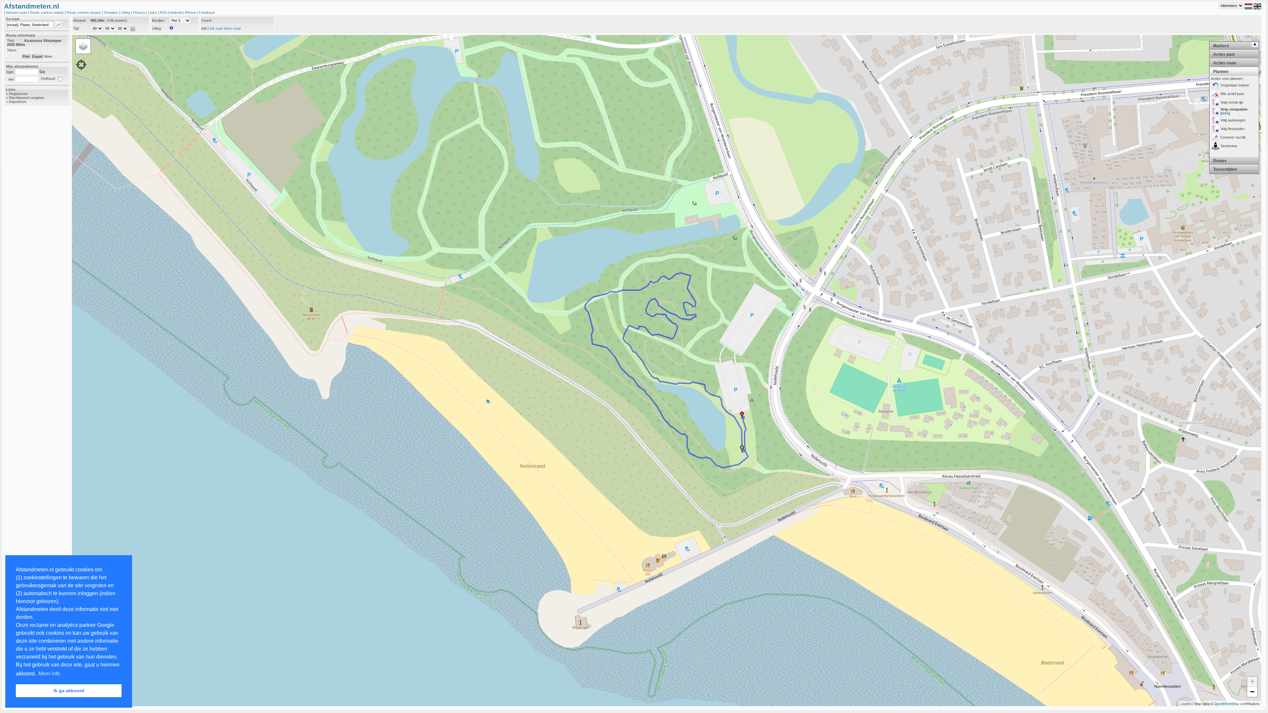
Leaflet (1185, 703)
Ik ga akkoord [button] (68, 690)
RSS (164, 13)
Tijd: (76, 28)
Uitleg (126, 13)
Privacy (139, 13)
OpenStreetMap (1226, 703)
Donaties (111, 13)
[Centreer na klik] (1215, 137)
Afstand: (79, 20)
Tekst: (12, 50)
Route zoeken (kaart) (84, 13)
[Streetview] (1215, 146)
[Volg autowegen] (1215, 120)
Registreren (18, 94)
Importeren (17, 102)
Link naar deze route (224, 28)
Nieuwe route (17, 13)
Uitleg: (157, 28)
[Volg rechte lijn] (1215, 102)
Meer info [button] (49, 673)
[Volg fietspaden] (1215, 128)
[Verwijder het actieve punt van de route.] (1215, 93)
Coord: (206, 20)
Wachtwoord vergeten (26, 98)
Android (176, 13)
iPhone (191, 13)
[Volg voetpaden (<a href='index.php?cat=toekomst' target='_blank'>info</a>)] (1215, 111)
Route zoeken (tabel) (47, 13)
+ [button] (1252, 681)
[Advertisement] (30, 215)
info (1225, 113)
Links (153, 13)
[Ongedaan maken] (1215, 85)
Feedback (207, 13)
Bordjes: (158, 20)
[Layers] (83, 46)
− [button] (1252, 692)
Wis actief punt (1232, 94)
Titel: (11, 41)
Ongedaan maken (1234, 85)
